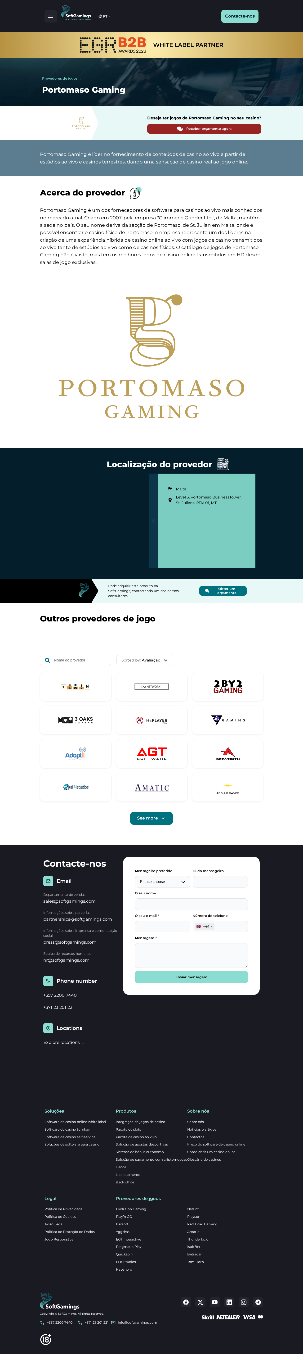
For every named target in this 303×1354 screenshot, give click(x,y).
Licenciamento (128, 1175)
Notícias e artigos (201, 1129)
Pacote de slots (128, 1129)
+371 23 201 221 (58, 1007)
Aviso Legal (54, 1224)
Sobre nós (195, 1122)
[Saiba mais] (75, 686)
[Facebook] (186, 1302)
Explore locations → (64, 1042)
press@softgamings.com (69, 942)
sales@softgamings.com (69, 901)
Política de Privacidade (63, 1209)
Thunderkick (197, 1239)
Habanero (124, 1269)
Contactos (195, 1137)
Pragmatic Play (129, 1247)
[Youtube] (215, 1302)
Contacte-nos (240, 16)
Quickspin (124, 1254)
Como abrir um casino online (211, 1152)
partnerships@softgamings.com (77, 919)
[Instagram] (244, 1302)
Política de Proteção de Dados (70, 1232)
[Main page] (78, 12)
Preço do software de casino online (216, 1144)
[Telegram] (258, 1302)
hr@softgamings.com (66, 960)
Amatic (193, 1232)
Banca (121, 1167)
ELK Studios (126, 1262)
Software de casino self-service (70, 1137)
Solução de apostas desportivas (142, 1144)
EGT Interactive (128, 1239)
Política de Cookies (60, 1216)
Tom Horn (195, 1262)
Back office (125, 1182)
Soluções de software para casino (72, 1144)
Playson (193, 1216)
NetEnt (193, 1209)
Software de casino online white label (75, 1122)
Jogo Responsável (59, 1239)
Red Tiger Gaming (202, 1224)
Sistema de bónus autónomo (140, 1152)
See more (147, 818)
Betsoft (122, 1224)
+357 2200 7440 (60, 995)
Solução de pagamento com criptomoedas (151, 1159)
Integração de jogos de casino (140, 1122)
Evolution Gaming (131, 1209)
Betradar (194, 1254)
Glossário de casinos (204, 1159)
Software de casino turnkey (67, 1129)
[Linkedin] (229, 1302)
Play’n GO (124, 1216)
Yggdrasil (123, 1232)
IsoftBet (194, 1247)
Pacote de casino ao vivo (136, 1137)
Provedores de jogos (59, 78)
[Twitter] (200, 1302)
